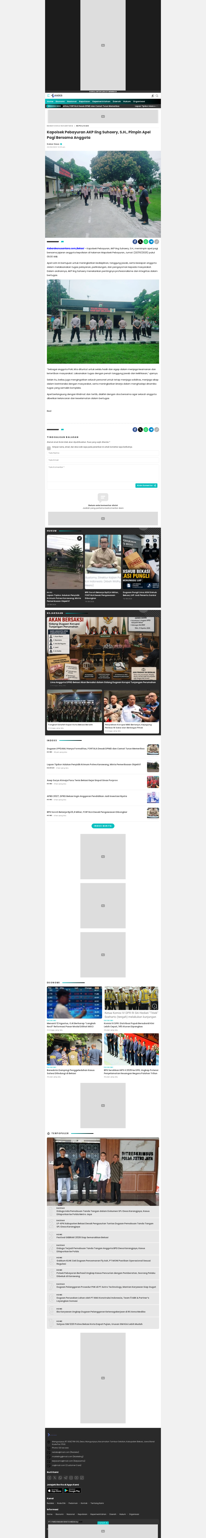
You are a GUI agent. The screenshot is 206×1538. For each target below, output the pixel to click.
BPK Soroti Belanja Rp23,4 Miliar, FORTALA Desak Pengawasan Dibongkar (102, 595)
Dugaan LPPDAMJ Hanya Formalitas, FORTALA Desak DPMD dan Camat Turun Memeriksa (95, 748)
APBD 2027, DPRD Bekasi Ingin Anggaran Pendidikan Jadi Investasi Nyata (87, 796)
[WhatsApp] (145, 241)
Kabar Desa (53, 144)
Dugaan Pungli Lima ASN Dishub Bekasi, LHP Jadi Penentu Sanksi (140, 594)
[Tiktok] (81, 1477)
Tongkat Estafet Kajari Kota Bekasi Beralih (70, 724)
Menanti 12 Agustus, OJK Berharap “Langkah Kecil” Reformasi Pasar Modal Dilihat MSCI (71, 1025)
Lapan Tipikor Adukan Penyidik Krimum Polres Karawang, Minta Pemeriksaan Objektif (124, 106)
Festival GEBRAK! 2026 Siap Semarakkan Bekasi (82, 1237)
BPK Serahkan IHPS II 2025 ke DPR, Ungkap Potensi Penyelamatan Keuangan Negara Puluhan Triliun (131, 1072)
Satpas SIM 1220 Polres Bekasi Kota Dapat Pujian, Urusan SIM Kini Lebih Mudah (100, 1324)
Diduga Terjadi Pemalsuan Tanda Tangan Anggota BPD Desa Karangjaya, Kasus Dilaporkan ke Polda (101, 1250)
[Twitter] (140, 241)
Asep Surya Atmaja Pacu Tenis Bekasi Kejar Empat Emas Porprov (82, 780)
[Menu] (48, 96)
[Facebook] (135, 241)
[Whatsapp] (60, 1477)
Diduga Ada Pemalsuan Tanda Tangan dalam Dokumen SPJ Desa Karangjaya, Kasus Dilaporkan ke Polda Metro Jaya (103, 1213)
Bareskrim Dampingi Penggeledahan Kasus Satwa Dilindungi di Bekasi (71, 1072)
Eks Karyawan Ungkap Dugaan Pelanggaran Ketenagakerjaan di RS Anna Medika (101, 1311)
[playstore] (72, 1492)
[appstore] (55, 1492)
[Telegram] (151, 241)
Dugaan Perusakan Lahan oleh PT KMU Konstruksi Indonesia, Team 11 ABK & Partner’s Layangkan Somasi (103, 1299)
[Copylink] (156, 241)
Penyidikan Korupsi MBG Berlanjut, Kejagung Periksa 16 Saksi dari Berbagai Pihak (128, 726)
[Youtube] (76, 1477)
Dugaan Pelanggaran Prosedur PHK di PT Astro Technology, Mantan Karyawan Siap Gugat (106, 1286)
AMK (80, 1521)
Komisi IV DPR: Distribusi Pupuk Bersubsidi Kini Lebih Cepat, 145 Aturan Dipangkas (129, 1025)
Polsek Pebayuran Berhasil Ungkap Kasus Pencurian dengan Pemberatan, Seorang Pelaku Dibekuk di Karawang (106, 1275)
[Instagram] (71, 1477)
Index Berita (103, 826)
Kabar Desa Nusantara (60, 126)
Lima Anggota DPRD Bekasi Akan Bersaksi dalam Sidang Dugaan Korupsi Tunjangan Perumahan (103, 682)
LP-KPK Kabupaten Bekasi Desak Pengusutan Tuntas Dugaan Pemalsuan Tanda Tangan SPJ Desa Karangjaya (105, 1225)
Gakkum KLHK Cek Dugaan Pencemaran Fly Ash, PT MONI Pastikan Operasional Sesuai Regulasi (104, 1262)
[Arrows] (48, 559)
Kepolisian (82, 126)
